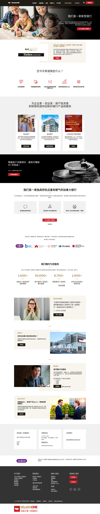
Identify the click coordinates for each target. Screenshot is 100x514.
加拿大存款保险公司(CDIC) (55, 459)
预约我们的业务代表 (78, 87)
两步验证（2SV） (55, 483)
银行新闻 (16, 483)
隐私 (52, 480)
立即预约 (57, 386)
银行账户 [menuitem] (35, 3)
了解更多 (57, 58)
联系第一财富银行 (37, 476)
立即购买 (73, 146)
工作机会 (35, 480)
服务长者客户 (54, 491)
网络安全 (53, 476)
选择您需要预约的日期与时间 (73, 439)
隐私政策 (32, 501)
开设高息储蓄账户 (14, 174)
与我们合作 (35, 486)
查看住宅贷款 (26, 146)
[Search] (84, 3)
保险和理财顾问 (36, 489)
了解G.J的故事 (58, 314)
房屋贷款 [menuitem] (41, 3)
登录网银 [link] (90, 2)
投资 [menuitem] (47, 3)
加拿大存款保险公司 (58, 501)
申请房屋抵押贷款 (36, 87)
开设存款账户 (21, 87)
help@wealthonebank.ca (47, 445)
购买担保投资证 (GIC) (64, 87)
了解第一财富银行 (18, 478)
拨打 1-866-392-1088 (66, 386)
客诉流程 (50, 501)
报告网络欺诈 (54, 481)
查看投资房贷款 (49, 146)
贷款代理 (35, 487)
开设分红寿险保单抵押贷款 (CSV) (50, 87)
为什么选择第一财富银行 (84, 28)
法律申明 (16, 485)
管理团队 (16, 481)
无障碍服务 (38, 501)
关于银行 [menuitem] (59, 3)
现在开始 (21, 414)
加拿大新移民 (68, 3)
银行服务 (16, 480)
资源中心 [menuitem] (52, 3)
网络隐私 (53, 478)
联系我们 (77, 3)
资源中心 (53, 489)
